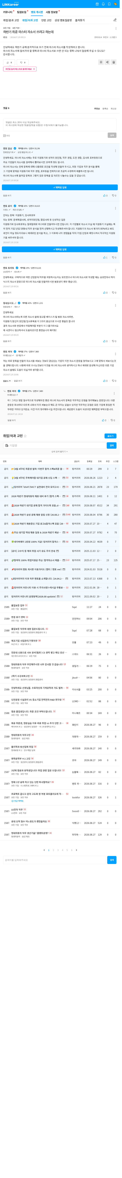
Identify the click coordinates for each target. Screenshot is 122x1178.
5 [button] (67, 850)
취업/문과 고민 (11, 20)
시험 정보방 (52, 12)
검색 (112, 445)
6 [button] (71, 850)
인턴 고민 (46, 20)
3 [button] (58, 850)
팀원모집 (21, 12)
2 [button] (53, 850)
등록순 (105, 108)
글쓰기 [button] (110, 436)
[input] (59, 124)
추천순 (97, 108)
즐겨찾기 (80, 20)
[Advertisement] (60, 85)
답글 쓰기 (7, 195)
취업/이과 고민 (30, 20)
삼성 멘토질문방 (63, 20)
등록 (112, 135)
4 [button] (62, 850)
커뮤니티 (7, 12)
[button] (44, 850)
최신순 (113, 108)
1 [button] (48, 850)
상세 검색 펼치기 (58, 451)
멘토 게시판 (37, 12)
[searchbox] (54, 860)
